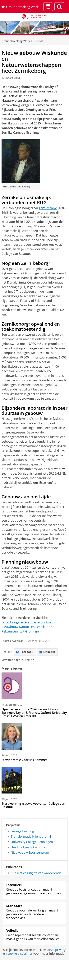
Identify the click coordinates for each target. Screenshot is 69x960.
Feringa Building (22, 831)
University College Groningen (32, 842)
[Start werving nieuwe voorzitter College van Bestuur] (12, 780)
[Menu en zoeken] (48, 7)
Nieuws (38, 41)
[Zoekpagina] (59, 7)
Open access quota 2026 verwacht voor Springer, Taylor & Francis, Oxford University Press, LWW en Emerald (34, 712)
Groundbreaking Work (22, 7)
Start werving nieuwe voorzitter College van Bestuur (33, 805)
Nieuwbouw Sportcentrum (30, 852)
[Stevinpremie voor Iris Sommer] (12, 736)
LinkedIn (49, 652)
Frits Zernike (48, 208)
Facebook (27, 652)
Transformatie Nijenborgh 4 (31, 836)
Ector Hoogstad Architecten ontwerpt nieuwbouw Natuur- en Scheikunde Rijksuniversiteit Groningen (29, 626)
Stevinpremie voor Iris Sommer (24, 760)
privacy (60, 950)
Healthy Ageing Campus (28, 847)
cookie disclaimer (20, 953)
